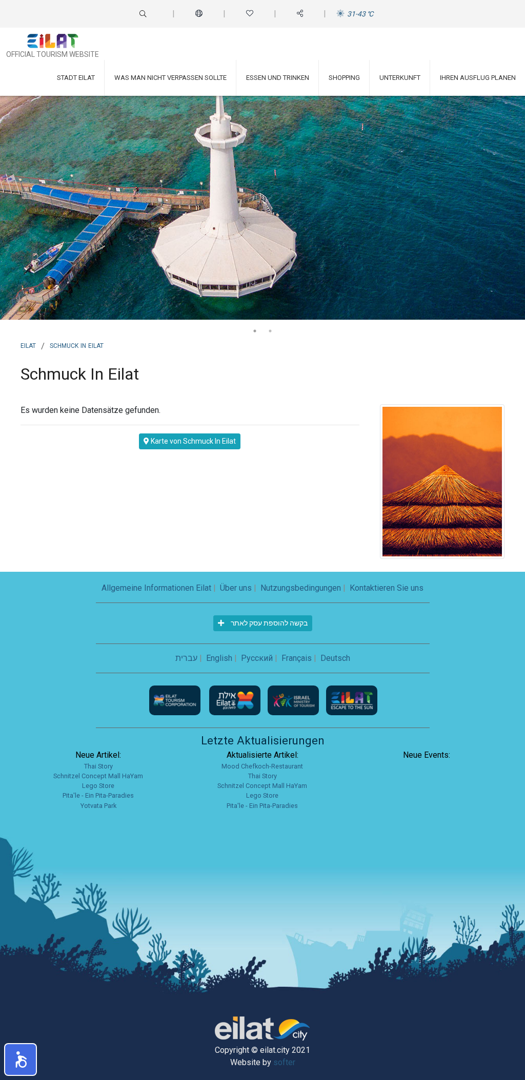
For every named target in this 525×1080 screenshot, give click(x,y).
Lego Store (98, 786)
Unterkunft (399, 77)
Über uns (236, 588)
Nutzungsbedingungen (300, 588)
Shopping (344, 77)
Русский (257, 658)
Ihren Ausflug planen (478, 77)
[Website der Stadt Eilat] (236, 699)
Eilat (28, 345)
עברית (186, 658)
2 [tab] (270, 331)
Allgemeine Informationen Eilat (156, 588)
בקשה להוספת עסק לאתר (268, 623)
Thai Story (98, 766)
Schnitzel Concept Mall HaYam (98, 776)
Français (296, 658)
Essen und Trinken (277, 77)
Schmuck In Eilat (77, 345)
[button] (20, 1059)
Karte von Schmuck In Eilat (192, 441)
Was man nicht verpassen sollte (170, 77)
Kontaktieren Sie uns (386, 588)
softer (284, 1062)
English (219, 658)
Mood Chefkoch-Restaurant (262, 766)
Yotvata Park (98, 805)
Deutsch (335, 658)
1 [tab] (255, 331)
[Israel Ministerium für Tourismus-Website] (294, 699)
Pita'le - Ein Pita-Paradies (98, 795)
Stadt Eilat (76, 77)
